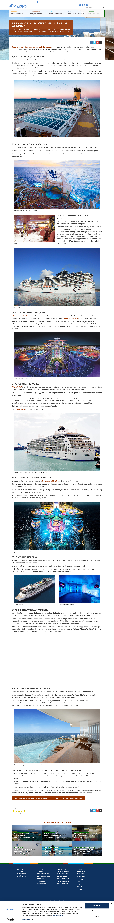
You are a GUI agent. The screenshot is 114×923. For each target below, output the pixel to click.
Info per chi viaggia (79, 847)
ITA (96, 5)
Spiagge (16, 832)
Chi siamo (12, 1)
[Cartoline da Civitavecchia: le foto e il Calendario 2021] (57, 833)
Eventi (15, 847)
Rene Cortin (21, 409)
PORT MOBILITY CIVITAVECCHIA (18, 6)
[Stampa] (100, 42)
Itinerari (20, 869)
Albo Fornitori (61, 1)
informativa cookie (58, 915)
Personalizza (96, 911)
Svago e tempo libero (24, 832)
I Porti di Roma (21, 1)
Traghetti (92, 847)
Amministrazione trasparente (47, 1)
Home (13, 42)
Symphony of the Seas (51, 481)
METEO (102, 5)
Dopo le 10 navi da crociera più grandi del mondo (31, 47)
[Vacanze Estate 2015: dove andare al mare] (27, 833)
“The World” (17, 387)
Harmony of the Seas (21, 316)
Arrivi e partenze (32, 1)
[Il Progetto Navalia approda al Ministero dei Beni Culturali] (87, 833)
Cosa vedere (18, 42)
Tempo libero (26, 42)
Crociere (20, 847)
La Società (80, 879)
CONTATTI (92, 5)
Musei (75, 832)
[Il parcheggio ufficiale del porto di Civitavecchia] (87, 848)
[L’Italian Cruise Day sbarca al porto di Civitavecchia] (27, 848)
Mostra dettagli (26, 919)
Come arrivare (61, 869)
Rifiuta (97, 916)
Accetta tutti (96, 905)
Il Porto (79, 869)
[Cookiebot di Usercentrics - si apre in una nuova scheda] (11, 919)
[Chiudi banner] (111, 903)
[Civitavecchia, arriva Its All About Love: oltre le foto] (57, 848)
